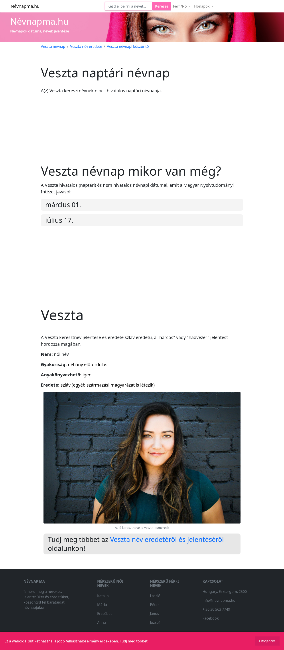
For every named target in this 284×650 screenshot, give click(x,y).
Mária (102, 604)
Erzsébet (104, 613)
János (154, 613)
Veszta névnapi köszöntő (128, 46)
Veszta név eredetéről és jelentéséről (167, 539)
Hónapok (202, 6)
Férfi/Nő (180, 6)
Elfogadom (267, 641)
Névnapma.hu (25, 6)
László (155, 595)
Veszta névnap (53, 46)
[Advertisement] (142, 132)
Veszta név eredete (86, 46)
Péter (154, 604)
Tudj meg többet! (134, 641)
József (155, 622)
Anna (101, 622)
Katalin (103, 595)
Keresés (161, 6)
